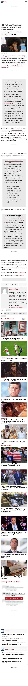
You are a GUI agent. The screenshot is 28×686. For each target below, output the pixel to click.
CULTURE (8, 310)
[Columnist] (5, 290)
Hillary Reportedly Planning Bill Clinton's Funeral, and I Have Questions (14, 486)
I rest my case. (22, 272)
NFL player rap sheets (17, 275)
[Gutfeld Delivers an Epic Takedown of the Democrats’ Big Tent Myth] (14, 523)
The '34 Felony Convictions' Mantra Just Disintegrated (14, 555)
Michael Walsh (4, 32)
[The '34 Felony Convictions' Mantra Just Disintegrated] (14, 545)
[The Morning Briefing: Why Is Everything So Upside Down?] (14, 455)
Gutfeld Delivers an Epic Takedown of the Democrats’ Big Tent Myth (13, 533)
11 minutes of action (17, 130)
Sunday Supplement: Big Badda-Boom (12, 658)
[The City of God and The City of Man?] (14, 568)
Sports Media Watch (9, 103)
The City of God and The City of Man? (13, 577)
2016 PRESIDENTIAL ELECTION (10, 313)
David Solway (4, 578)
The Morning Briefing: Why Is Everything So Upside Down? (10, 464)
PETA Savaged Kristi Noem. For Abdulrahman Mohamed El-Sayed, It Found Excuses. (13, 510)
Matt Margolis (4, 489)
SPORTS (3, 316)
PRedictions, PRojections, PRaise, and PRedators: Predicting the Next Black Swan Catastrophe (13, 654)
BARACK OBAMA (22, 313)
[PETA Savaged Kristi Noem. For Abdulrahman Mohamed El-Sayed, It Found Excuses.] (14, 499)
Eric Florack (4, 557)
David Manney (4, 513)
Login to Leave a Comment (14, 598)
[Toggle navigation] (26, 1)
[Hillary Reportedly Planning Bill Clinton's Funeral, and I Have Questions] (14, 477)
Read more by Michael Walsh (17, 307)
